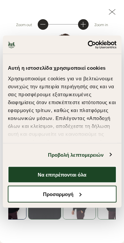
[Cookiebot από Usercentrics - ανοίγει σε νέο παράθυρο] (88, 44)
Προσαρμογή (58, 194)
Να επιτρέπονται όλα (62, 175)
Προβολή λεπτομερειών (76, 154)
